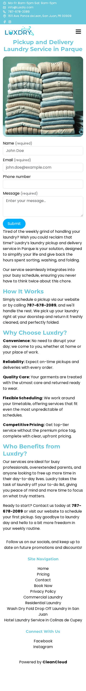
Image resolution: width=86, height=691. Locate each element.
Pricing (43, 574)
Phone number (17, 176)
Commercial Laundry (43, 597)
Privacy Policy (43, 591)
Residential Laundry (43, 603)
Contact (43, 580)
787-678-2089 (19, 12)
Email (17, 160)
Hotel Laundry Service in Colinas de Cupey (43, 620)
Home (43, 568)
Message (20, 193)
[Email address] (4, 7)
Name (17, 143)
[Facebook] (5, 21)
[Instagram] (9, 21)
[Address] (4, 16)
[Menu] (78, 31)
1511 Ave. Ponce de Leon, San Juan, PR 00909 (39, 16)
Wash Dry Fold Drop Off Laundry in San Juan (43, 611)
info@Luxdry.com (20, 7)
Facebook (43, 641)
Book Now (43, 585)
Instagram (43, 646)
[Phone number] (4, 11)
